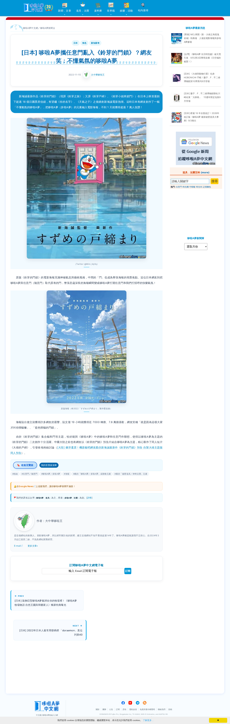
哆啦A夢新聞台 (47, 28)
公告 (111, 709)
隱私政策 (133, 709)
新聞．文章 (64, 10)
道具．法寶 (82, 10)
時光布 (199, 187)
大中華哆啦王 (98, 74)
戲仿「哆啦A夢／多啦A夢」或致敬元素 (92, 474)
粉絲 (16, 474)
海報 (67, 474)
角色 (84, 43)
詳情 (89, 497)
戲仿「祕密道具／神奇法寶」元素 (131, 474)
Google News (26, 486)
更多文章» (33, 545)
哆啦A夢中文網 (30, 28)
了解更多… (148, 720)
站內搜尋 (143, 10)
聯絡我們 (161, 709)
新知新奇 (95, 43)
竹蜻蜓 (192, 187)
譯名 (124, 709)
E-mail (17, 545)
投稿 (170, 709)
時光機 (186, 187)
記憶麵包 (207, 187)
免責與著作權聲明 (147, 709)
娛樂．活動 (126, 10)
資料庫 (98, 10)
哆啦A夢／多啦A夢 (51, 474)
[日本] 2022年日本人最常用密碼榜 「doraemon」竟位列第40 (50, 632)
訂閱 (127, 571)
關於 (98, 709)
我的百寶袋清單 (49, 465)
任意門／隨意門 (30, 474)
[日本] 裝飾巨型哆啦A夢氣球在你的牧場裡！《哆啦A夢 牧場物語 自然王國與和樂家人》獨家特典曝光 (46, 602)
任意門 (179, 187)
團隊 (104, 709)
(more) (205, 172)
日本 (76, 43)
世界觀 (111, 10)
